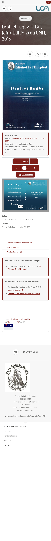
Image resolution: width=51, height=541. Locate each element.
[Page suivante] (34, 168)
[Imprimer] (30, 54)
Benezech (19, 290)
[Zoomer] (34, 161)
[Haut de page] (25, 456)
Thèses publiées (13, 247)
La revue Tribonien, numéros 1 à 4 (19, 242)
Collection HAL (13, 322)
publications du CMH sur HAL (19, 319)
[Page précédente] (16, 168)
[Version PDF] (45, 54)
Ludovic (11, 290)
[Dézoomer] (17, 161)
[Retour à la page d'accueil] (42, 8)
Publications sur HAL (15, 252)
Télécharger (27, 174)
